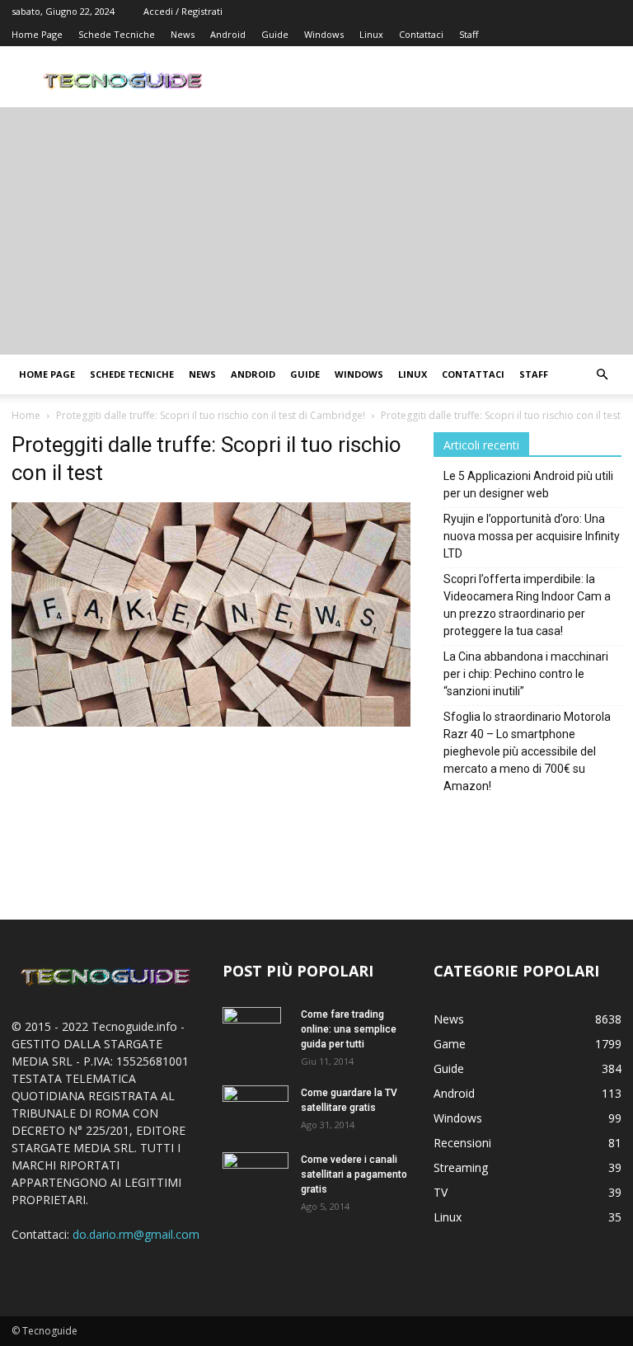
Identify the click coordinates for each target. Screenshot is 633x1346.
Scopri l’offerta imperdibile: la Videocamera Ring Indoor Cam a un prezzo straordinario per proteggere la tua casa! (527, 605)
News (183, 34)
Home (26, 415)
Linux (371, 34)
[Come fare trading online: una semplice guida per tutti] (255, 1036)
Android (228, 34)
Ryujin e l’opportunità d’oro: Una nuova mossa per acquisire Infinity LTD (531, 536)
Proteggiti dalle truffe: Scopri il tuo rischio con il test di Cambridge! (210, 415)
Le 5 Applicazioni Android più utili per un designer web (528, 484)
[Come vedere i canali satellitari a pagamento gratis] (255, 1172)
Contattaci (421, 34)
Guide (274, 34)
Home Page (37, 34)
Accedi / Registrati (183, 11)
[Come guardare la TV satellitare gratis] (255, 1106)
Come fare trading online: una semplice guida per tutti (348, 1029)
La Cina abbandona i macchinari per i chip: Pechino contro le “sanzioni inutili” (525, 674)
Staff (468, 34)
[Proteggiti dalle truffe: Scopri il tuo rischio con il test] (211, 722)
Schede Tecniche (116, 34)
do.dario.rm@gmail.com (136, 1234)
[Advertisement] (316, 230)
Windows (324, 34)
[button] (601, 375)
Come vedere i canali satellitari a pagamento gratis (354, 1174)
